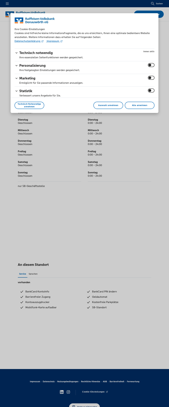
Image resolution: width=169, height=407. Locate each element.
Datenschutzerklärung (28, 41)
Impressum (53, 41)
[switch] (151, 65)
